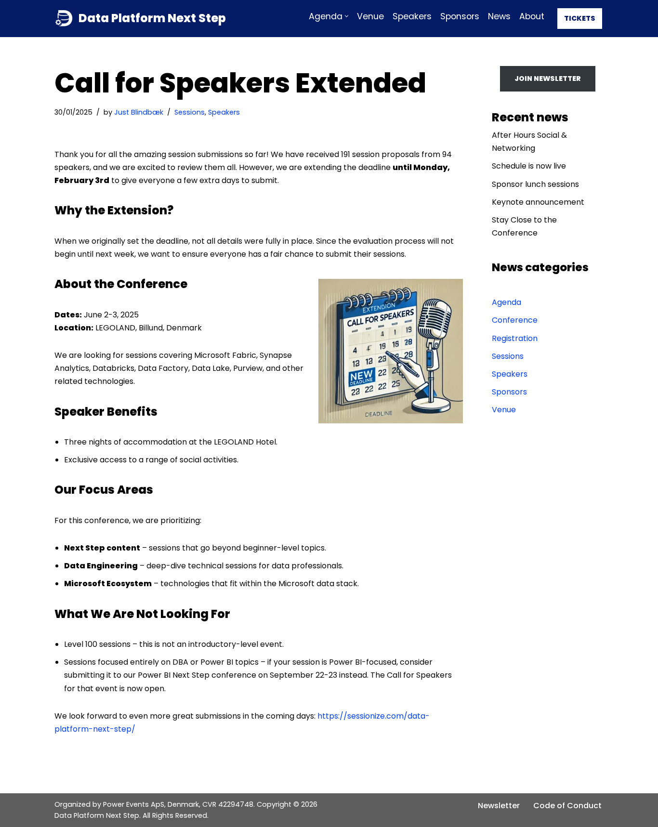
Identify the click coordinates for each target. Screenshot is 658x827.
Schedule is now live (529, 165)
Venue (370, 16)
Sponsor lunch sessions (535, 184)
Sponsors (459, 16)
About (531, 16)
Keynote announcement (538, 202)
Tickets (579, 18)
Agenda (506, 302)
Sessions (189, 112)
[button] (346, 16)
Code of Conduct (567, 805)
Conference (515, 320)
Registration (515, 338)
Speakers (412, 16)
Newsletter (499, 805)
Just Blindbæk (138, 112)
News (499, 16)
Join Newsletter (547, 78)
